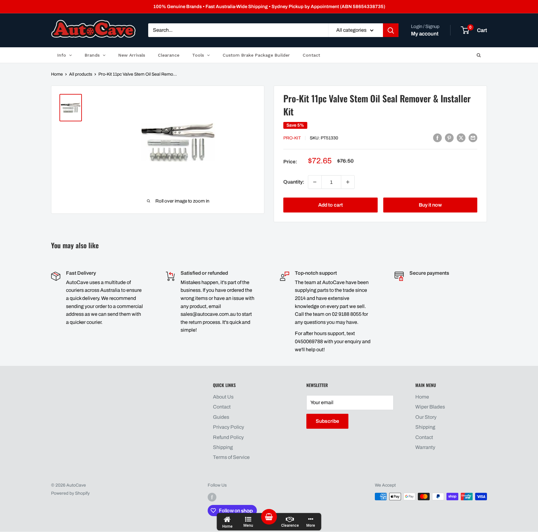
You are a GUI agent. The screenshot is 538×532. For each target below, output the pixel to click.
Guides (221, 417)
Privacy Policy (228, 427)
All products (80, 74)
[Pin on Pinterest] (449, 137)
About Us (223, 396)
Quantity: (293, 181)
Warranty (425, 447)
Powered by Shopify (70, 493)
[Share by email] (473, 137)
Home (57, 74)
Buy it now (430, 205)
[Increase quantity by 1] (347, 182)
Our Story (426, 417)
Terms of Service (231, 457)
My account (424, 34)
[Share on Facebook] (437, 137)
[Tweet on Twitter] (461, 137)
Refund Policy (228, 437)
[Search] (391, 30)
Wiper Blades (430, 406)
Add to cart (330, 205)
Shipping (223, 447)
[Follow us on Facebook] (212, 497)
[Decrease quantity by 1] (314, 182)
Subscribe (327, 421)
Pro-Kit (292, 138)
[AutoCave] (93, 29)
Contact (222, 406)
